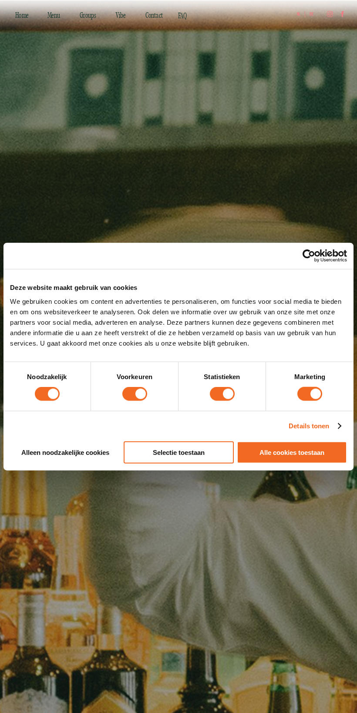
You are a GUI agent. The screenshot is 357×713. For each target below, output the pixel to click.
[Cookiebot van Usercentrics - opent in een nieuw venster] (309, 255)
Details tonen (309, 426)
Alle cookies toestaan (291, 452)
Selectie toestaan (179, 452)
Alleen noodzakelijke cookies (65, 452)
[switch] (134, 394)
